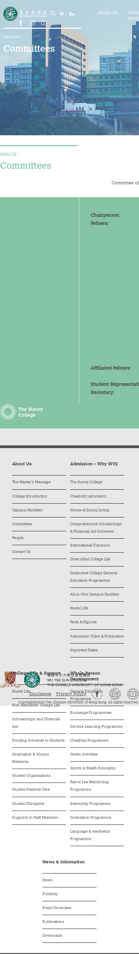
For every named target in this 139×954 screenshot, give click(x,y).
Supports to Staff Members (35, 818)
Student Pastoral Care (31, 790)
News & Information (64, 862)
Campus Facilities (27, 510)
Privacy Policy (71, 694)
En (72, 14)
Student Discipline (28, 804)
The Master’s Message (31, 482)
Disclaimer (40, 694)
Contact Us (21, 552)
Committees (22, 524)
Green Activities (84, 755)
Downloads (52, 936)
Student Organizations (31, 776)
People (18, 538)
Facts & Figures (83, 622)
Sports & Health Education (93, 768)
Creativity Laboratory (88, 496)
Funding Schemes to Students (38, 741)
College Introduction (29, 496)
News (48, 880)
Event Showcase (57, 908)
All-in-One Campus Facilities (94, 595)
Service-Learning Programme (96, 727)
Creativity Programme (89, 741)
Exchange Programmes (91, 713)
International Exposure (90, 546)
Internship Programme (90, 804)
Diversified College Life (90, 559)
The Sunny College (86, 482)
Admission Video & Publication (97, 636)
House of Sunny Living (89, 510)
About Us (12, 37)
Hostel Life (79, 608)
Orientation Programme (90, 818)
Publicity (50, 894)
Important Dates (84, 650)
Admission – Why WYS (94, 464)
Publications (53, 922)
